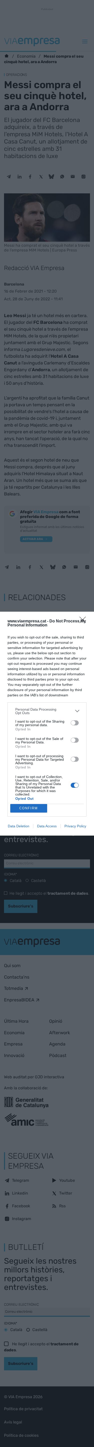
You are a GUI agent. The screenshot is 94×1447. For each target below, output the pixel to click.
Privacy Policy (75, 826)
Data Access (47, 826)
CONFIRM (28, 808)
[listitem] (47, 711)
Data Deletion (18, 826)
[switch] (75, 722)
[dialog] (47, 724)
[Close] (84, 621)
